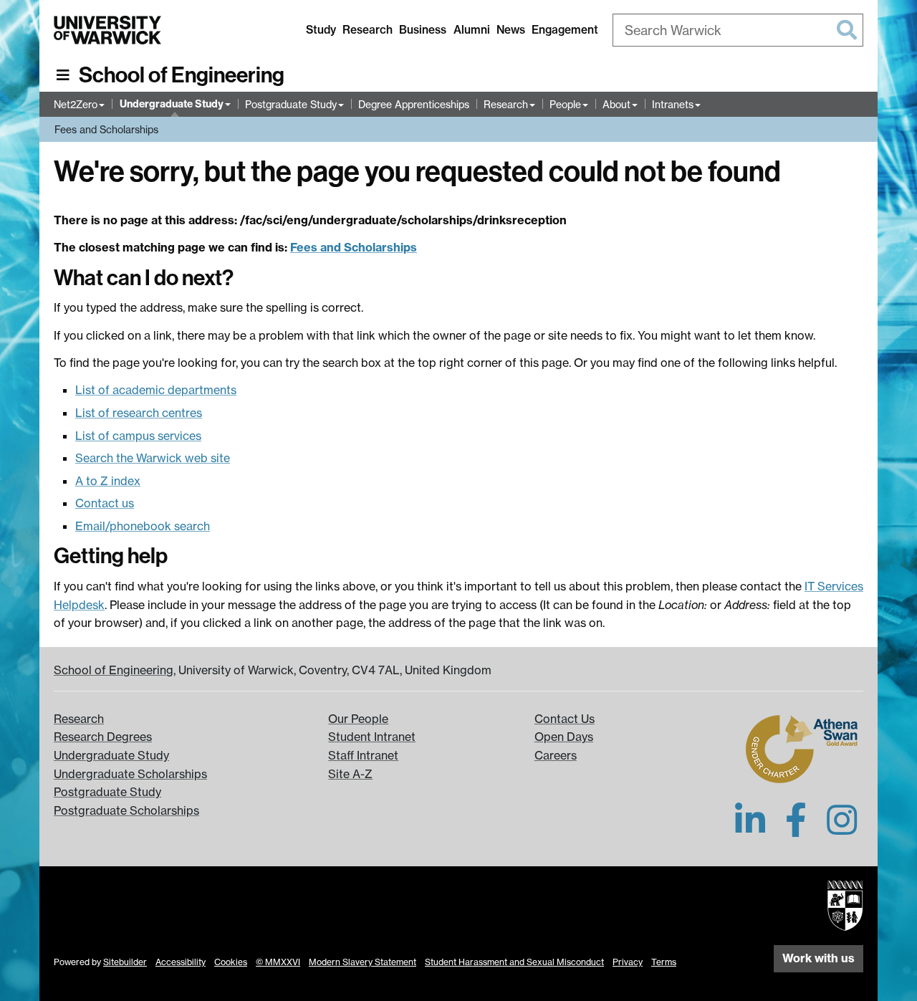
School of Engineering (181, 75)
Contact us (104, 503)
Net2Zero (75, 104)
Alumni (471, 30)
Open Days (563, 736)
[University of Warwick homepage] (107, 30)
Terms (663, 962)
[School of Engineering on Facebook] (795, 828)
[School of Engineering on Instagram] (841, 828)
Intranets (672, 104)
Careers (555, 755)
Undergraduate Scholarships (130, 774)
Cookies (230, 962)
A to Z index (107, 481)
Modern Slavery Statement (362, 962)
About (616, 104)
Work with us (818, 958)
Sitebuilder (125, 962)
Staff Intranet (363, 755)
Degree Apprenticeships (413, 104)
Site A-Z (350, 774)
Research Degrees (103, 736)
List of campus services (138, 435)
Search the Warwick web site (152, 458)
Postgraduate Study (291, 104)
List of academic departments (155, 390)
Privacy (628, 962)
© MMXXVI (278, 962)
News (510, 30)
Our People (358, 719)
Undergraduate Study (172, 103)
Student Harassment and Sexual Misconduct (514, 962)
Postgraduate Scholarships (126, 810)
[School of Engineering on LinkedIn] (750, 828)
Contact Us (564, 719)
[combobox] (738, 30)
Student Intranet (372, 736)
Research (367, 30)
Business (422, 30)
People (565, 104)
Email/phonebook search (142, 526)
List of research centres (138, 413)
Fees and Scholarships (106, 129)
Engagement (565, 30)
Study (321, 30)
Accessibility (180, 962)
